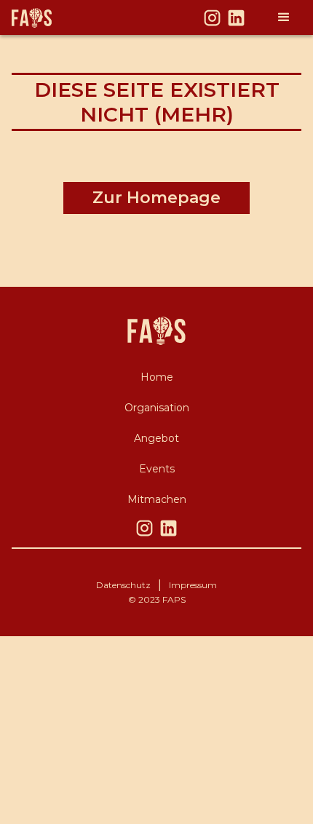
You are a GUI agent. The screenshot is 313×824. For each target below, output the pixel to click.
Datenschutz (123, 584)
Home (156, 377)
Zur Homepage (156, 197)
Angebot (156, 438)
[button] (283, 17)
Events (157, 468)
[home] (53, 18)
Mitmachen (156, 499)
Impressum (193, 584)
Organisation (156, 407)
